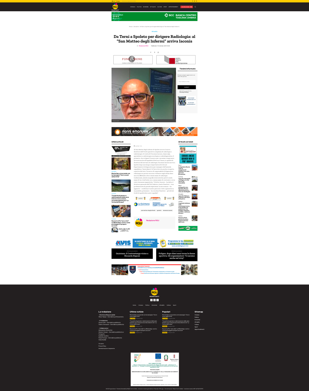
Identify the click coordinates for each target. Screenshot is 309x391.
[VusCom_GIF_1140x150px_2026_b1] (154, 17)
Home (130, 26)
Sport (180, 165)
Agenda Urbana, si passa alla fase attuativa (184, 197)
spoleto (159, 210)
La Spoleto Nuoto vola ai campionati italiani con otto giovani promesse (184, 170)
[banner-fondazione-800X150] (133, 59)
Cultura (180, 201)
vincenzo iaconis (167, 210)
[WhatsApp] (158, 52)
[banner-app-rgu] (121, 230)
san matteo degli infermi (148, 210)
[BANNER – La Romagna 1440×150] (154, 243)
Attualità (136, 26)
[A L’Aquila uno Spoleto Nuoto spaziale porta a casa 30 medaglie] (194, 188)
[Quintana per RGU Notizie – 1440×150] (154, 204)
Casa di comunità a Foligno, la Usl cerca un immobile (184, 181)
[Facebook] (193, 1)
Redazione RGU (143, 46)
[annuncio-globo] (187, 228)
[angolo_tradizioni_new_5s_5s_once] (121, 151)
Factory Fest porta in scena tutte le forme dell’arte (183, 220)
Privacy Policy (184, 92)
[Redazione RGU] (140, 222)
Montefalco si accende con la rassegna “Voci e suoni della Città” (121, 175)
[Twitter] (196, 1)
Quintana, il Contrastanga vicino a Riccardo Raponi (132, 254)
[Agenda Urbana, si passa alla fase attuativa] (194, 196)
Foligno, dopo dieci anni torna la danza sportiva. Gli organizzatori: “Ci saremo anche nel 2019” (177, 255)
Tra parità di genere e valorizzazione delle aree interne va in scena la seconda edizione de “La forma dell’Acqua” (120, 199)
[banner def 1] (154, 271)
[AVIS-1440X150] (154, 198)
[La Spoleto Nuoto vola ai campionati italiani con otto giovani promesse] (194, 167)
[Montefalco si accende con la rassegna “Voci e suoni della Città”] (121, 163)
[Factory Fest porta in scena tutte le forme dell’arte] (194, 218)
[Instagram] (195, 1)
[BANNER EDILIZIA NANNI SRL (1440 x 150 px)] (154, 131)
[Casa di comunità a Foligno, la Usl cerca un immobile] (194, 179)
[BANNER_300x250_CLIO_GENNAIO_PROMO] (187, 103)
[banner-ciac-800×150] (176, 59)
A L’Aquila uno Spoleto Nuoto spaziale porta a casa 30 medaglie (184, 189)
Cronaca (114, 193)
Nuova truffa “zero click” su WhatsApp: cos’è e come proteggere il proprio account (121, 223)
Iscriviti (186, 87)
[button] (195, 6)
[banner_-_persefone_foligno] (187, 154)
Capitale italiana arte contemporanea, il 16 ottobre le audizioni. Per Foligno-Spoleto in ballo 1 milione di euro (184, 208)
